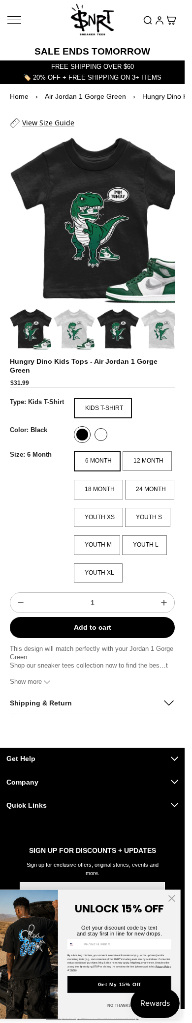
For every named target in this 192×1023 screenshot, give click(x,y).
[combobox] (74, 944)
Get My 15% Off (119, 985)
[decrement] (20, 594)
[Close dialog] (171, 898)
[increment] (164, 594)
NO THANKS (119, 1005)
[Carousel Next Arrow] (162, 320)
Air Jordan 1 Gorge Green (85, 96)
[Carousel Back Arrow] (23, 320)
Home (19, 96)
